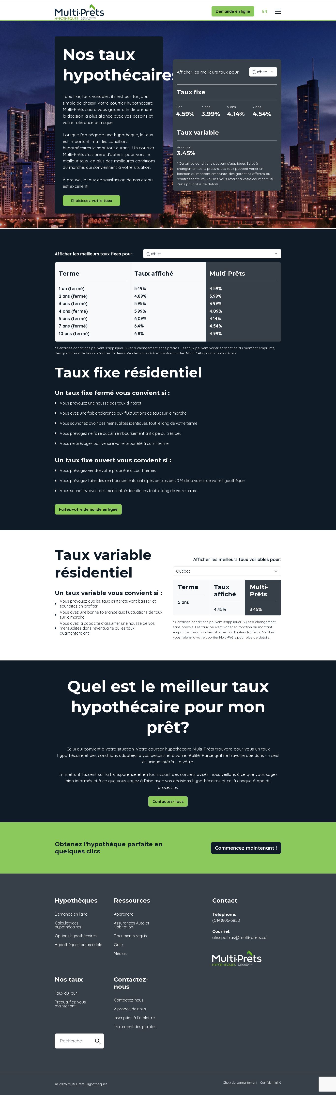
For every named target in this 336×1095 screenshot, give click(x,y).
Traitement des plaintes (135, 1027)
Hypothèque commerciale (78, 945)
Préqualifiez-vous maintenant (70, 1004)
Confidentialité (270, 1082)
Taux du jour (66, 993)
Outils (119, 945)
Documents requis (130, 936)
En (264, 11)
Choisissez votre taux (91, 200)
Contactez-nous (168, 801)
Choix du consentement (240, 1082)
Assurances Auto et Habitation (131, 925)
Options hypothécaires (76, 936)
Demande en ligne (233, 11)
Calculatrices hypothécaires (68, 925)
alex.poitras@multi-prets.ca (239, 937)
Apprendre (123, 914)
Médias (120, 953)
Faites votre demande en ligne (88, 509)
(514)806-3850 (226, 920)
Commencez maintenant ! (246, 848)
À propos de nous (130, 1009)
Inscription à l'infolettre (134, 1018)
